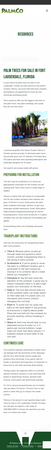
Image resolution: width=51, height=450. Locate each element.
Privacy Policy (28, 446)
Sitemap (40, 446)
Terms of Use (12, 446)
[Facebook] (47, 2)
